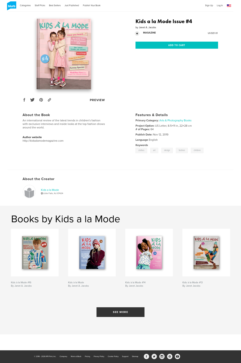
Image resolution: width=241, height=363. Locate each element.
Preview (97, 100)
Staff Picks (40, 5)
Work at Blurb (76, 356)
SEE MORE (120, 312)
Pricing (87, 356)
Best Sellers (55, 5)
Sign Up (209, 5)
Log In (220, 5)
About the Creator (39, 179)
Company (63, 356)
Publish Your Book (92, 5)
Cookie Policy (113, 356)
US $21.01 (213, 33)
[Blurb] (11, 7)
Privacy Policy (99, 356)
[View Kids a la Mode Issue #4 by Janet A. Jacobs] (64, 54)
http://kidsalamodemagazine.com (43, 141)
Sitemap (135, 356)
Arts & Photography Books (175, 120)
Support (125, 356)
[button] (229, 6)
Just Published (72, 5)
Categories (25, 5)
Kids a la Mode (50, 190)
